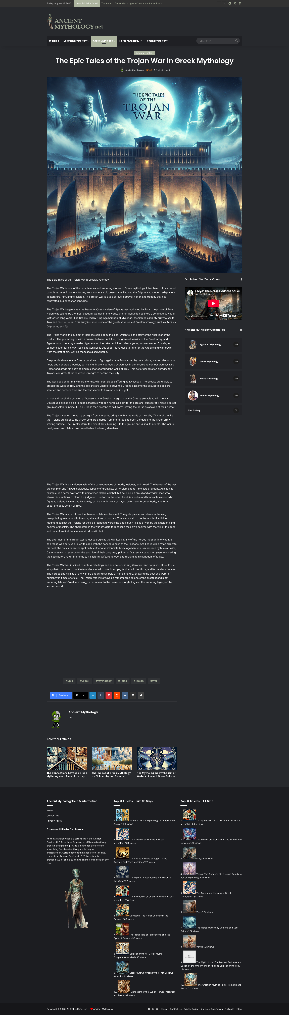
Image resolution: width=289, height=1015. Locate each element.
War (154, 680)
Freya (199, 858)
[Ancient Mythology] (78, 21)
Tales (123, 680)
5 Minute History (233, 1009)
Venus (199, 946)
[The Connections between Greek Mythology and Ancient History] (67, 758)
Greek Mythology (103, 40)
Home (55, 40)
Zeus (199, 912)
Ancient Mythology (134, 70)
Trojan (139, 680)
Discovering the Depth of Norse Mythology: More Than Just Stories (136, 3)
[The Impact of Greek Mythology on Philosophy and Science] (112, 758)
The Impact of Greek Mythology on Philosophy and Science (111, 774)
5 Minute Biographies (212, 1009)
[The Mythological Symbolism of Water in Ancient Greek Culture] (157, 758)
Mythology (105, 680)
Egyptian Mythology (75, 40)
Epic (70, 680)
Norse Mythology (129, 40)
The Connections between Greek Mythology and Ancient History (67, 774)
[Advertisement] (178, 17)
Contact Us (53, 815)
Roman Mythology (156, 40)
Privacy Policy (54, 820)
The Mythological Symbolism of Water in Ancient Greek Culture (156, 774)
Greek (85, 680)
